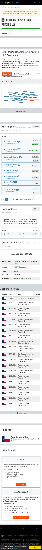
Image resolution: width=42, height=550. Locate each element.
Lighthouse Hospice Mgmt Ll (14, 234)
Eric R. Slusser (11, 189)
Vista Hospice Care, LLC (31, 97)
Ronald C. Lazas (12, 141)
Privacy (13, 529)
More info (16, 548)
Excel (37, 126)
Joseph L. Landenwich (25, 99)
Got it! (34, 547)
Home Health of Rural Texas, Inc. (35, 97)
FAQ (37, 529)
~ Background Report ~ (10, 143)
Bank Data (26, 529)
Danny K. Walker (12, 176)
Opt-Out (19, 529)
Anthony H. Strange (13, 157)
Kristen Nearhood (22, 99)
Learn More (7, 74)
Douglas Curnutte (12, 165)
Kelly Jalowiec (11, 170)
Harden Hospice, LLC (19, 94)
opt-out (32, 13)
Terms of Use (5, 529)
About (33, 529)
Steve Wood (10, 182)
